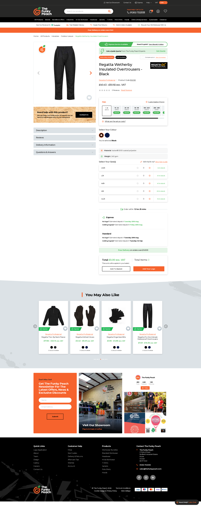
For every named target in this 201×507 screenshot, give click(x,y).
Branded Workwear (110, 453)
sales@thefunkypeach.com (151, 469)
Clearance (163, 20)
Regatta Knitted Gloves (53, 337)
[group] (47, 25)
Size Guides (72, 453)
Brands (47, 20)
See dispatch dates (156, 44)
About (36, 453)
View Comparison (161, 57)
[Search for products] (110, 11)
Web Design (126, 491)
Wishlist (71, 463)
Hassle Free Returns (100, 25)
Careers (37, 466)
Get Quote (160, 51)
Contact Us (83, 115)
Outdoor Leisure (67, 36)
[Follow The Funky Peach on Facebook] (139, 477)
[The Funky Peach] (45, 11)
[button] (35, 326)
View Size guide (161, 162)
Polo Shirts (118, 20)
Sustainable (153, 20)
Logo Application (40, 450)
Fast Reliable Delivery (77, 25)
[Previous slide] (38, 73)
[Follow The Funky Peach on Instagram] (146, 477)
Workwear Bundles (110, 450)
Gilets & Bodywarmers (139, 20)
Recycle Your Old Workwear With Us (153, 25)
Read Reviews (126, 90)
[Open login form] (158, 11)
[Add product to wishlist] (65, 328)
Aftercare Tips (73, 460)
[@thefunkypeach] (138, 377)
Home (36, 36)
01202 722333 (145, 465)
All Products (38, 20)
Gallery (36, 463)
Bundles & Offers (58, 20)
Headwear (93, 20)
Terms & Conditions (123, 488)
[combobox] (163, 2)
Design (36, 460)
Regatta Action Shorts (147, 337)
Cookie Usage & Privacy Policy (105, 491)
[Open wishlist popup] (165, 11)
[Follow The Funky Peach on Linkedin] (153, 477)
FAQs (70, 450)
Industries (70, 20)
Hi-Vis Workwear (82, 20)
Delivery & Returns (75, 456)
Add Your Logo (149, 269)
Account (71, 466)
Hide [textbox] (161, 2)
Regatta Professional (107, 80)
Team (36, 456)
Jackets (102, 20)
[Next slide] (91, 73)
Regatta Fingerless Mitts (84, 337)
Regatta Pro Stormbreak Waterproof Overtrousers (116, 338)
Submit (55, 417)
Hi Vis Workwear (108, 460)
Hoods (126, 20)
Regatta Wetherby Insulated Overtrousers (91, 36)
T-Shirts (110, 20)
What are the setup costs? (115, 121)
